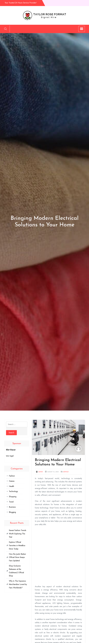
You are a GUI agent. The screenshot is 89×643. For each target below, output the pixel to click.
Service (65, 472)
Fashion (12, 476)
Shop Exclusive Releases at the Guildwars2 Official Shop (16, 570)
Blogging (12, 512)
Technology (13, 491)
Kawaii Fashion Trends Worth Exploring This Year (17, 533)
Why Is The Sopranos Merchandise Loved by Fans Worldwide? (18, 584)
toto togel (10, 456)
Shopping (12, 496)
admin (40, 472)
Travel (11, 501)
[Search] (5, 29)
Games (11, 481)
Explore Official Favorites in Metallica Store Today (17, 545)
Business (12, 507)
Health (11, 486)
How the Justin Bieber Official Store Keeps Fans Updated (17, 557)
